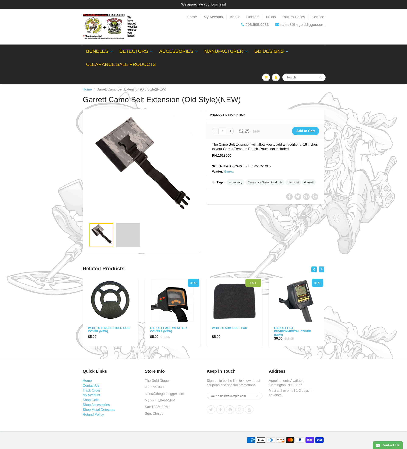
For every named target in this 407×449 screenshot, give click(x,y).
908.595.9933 (257, 24)
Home (192, 17)
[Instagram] (239, 409)
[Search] (320, 77)
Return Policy (293, 17)
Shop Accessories (96, 405)
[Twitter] (211, 409)
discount (293, 182)
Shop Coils (91, 400)
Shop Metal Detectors (99, 409)
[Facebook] (220, 409)
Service (318, 17)
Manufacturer (223, 51)
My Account (213, 17)
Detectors (133, 51)
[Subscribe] (257, 396)
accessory (235, 182)
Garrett (229, 171)
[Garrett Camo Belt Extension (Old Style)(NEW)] (141, 167)
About (235, 17)
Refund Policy (93, 414)
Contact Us (91, 385)
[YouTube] (249, 409)
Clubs (271, 17)
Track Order (91, 390)
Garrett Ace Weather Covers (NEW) (168, 329)
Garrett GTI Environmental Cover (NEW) (292, 331)
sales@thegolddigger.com (302, 24)
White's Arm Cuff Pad (229, 328)
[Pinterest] (230, 409)
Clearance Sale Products (121, 64)
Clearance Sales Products (265, 182)
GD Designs (269, 51)
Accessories (176, 51)
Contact (252, 17)
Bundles (97, 51)
